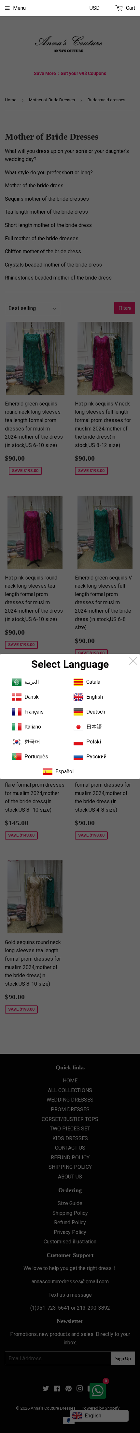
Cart (130, 8)
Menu (19, 8)
